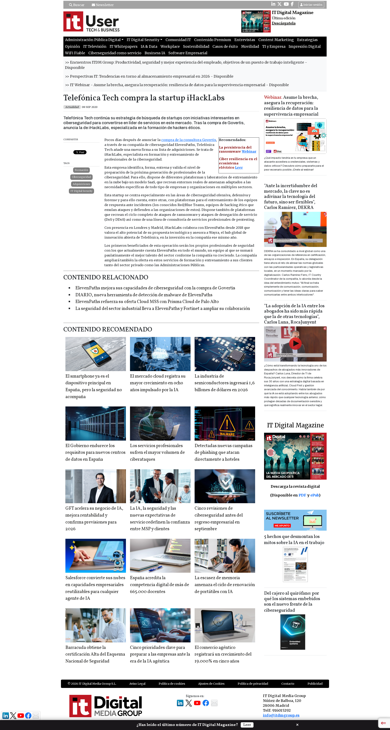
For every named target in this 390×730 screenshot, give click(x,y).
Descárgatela (284, 23)
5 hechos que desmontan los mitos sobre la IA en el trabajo (294, 540)
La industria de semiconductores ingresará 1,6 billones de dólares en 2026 (225, 383)
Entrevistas (244, 40)
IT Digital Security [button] (143, 40)
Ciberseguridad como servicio (114, 53)
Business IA (155, 53)
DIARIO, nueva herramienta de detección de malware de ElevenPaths (143, 295)
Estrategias (307, 40)
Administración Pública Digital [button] (93, 40)
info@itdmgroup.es (281, 715)
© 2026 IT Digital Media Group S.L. (92, 683)
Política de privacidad (253, 683)
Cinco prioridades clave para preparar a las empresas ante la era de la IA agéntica (160, 655)
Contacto (287, 683)
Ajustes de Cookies (211, 683)
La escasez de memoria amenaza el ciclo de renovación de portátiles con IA (225, 585)
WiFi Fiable (75, 53)
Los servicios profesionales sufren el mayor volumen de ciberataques (157, 453)
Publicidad (315, 683)
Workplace (170, 46)
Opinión (72, 46)
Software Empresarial (187, 53)
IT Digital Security (81, 190)
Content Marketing (276, 40)
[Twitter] (279, 4)
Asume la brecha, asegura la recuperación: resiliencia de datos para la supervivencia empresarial (291, 106)
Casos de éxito (225, 46)
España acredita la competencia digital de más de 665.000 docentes (159, 585)
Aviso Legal (137, 683)
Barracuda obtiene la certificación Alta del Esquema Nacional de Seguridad (95, 655)
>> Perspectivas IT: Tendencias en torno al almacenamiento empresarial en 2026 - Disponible (149, 76)
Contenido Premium (212, 40)
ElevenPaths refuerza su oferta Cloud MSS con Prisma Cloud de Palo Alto (147, 302)
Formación (81, 170)
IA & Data (149, 46)
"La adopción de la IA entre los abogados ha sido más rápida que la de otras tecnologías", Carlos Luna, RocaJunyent (294, 314)
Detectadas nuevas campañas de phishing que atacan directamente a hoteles (223, 453)
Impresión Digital (305, 46)
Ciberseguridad (81, 176)
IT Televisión (94, 46)
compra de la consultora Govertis (188, 140)
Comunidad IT (178, 40)
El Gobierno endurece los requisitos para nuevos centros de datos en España (95, 453)
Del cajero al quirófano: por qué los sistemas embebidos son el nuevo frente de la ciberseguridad (292, 602)
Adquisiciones (81, 184)
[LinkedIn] (273, 4)
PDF (302, 495)
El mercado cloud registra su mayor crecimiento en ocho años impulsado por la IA (158, 383)
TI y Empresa (273, 46)
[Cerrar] (297, 724)
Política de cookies (172, 683)
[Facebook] (292, 4)
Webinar (249, 151)
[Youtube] (286, 4)
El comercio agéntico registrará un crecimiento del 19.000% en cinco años (223, 655)
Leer (239, 167)
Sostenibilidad (196, 46)
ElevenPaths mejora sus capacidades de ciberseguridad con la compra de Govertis (155, 288)
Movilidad (250, 46)
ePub (314, 495)
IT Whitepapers (124, 46)
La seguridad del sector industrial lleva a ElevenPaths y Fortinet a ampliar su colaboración (162, 309)
